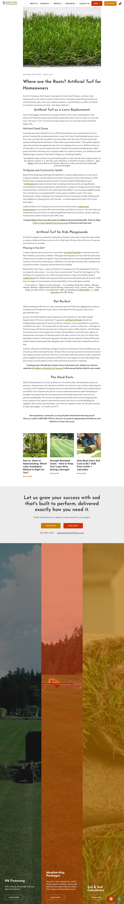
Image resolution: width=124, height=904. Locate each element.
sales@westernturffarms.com (70, 532)
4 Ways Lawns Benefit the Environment (50, 223)
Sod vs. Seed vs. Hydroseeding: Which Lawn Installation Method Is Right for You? (35, 466)
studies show (29, 278)
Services (57, 3)
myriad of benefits (72, 252)
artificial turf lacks (73, 320)
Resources (70, 3)
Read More (27, 476)
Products (44, 3)
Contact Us (85, 3)
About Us (34, 3)
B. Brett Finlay (83, 290)
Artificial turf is (31, 184)
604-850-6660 (47, 532)
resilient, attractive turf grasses (48, 368)
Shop (96, 3)
